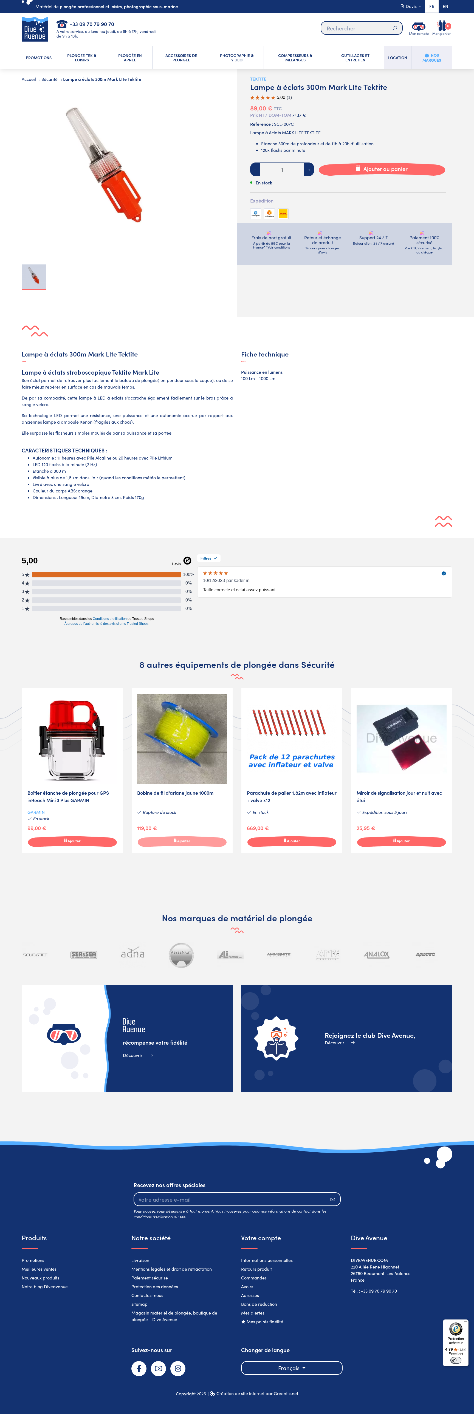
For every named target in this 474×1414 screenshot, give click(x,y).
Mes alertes (252, 1313)
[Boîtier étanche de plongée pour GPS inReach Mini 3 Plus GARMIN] (72, 770)
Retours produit (256, 1269)
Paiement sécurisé (149, 1278)
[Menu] (465, 1322)
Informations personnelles (267, 1260)
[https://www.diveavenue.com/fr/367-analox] (376, 955)
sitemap (139, 1304)
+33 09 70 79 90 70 (92, 23)
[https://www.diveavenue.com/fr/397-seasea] (83, 955)
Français (289, 1368)
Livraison (140, 1260)
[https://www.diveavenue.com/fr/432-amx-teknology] (327, 955)
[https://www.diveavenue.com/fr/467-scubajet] (35, 955)
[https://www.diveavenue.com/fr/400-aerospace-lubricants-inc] (230, 955)
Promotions (33, 1260)
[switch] (455, 1360)
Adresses (250, 1295)
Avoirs (247, 1286)
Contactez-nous (147, 1295)
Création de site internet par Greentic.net (257, 1393)
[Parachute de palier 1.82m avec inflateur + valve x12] (291, 770)
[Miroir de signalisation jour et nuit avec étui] (401, 770)
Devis (411, 6)
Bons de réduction (259, 1304)
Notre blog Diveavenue (45, 1286)
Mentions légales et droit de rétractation (171, 1269)
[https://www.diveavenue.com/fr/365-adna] (132, 955)
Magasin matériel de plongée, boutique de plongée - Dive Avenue (174, 1316)
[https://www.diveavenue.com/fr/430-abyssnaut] (181, 955)
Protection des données (154, 1286)
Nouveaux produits (40, 1278)
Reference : (261, 124)
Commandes (254, 1278)
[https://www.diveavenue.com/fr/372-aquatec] (425, 955)
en (445, 6)
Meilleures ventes (39, 1269)
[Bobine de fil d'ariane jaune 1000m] (182, 770)
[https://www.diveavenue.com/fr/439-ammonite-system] (279, 955)
